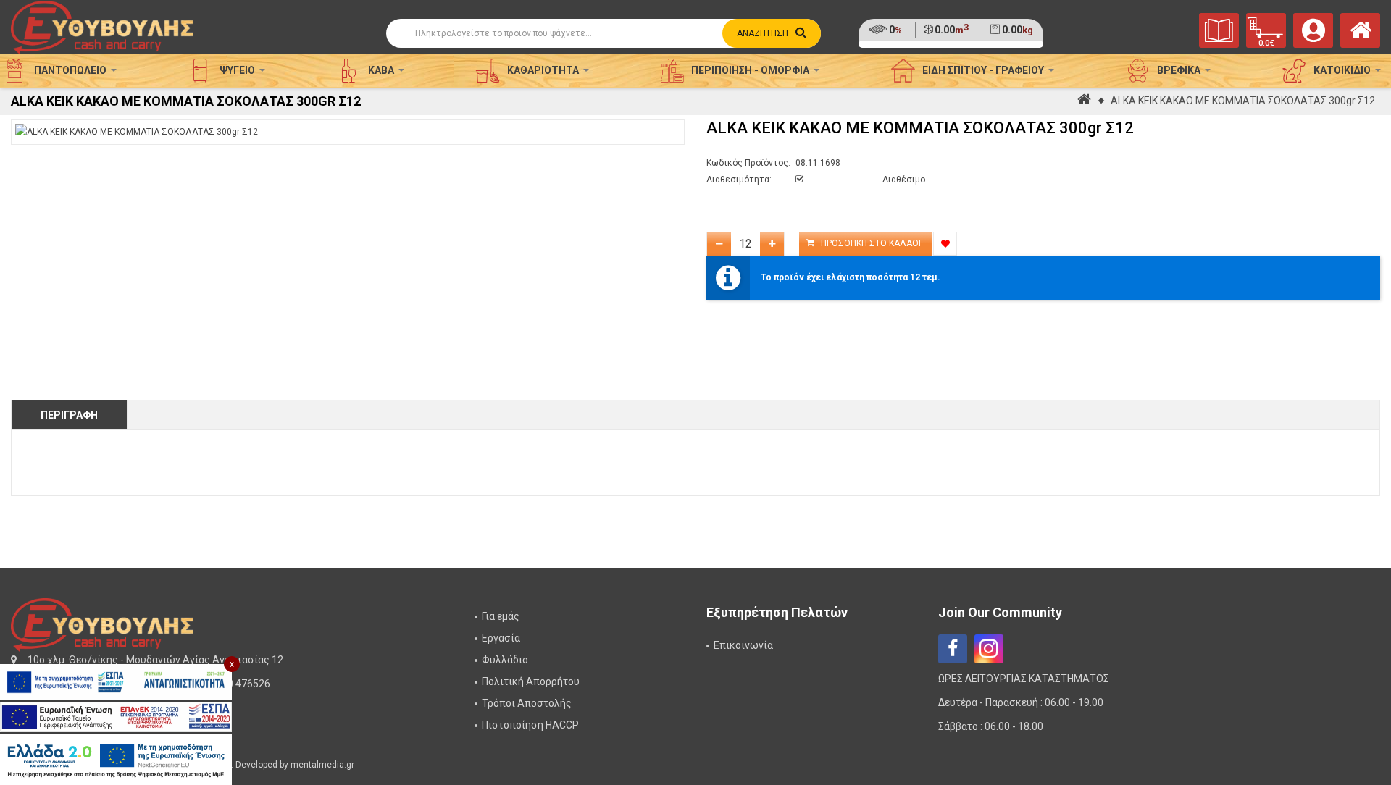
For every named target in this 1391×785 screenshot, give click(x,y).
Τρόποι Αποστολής (527, 703)
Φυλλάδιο (505, 660)
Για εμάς (500, 616)
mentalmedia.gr (322, 765)
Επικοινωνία (743, 645)
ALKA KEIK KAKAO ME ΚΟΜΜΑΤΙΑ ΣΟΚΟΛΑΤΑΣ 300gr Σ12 (1243, 100)
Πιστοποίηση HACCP (530, 725)
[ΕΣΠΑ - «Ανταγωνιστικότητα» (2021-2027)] (116, 682)
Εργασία (501, 638)
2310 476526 (240, 683)
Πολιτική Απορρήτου (531, 681)
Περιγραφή (69, 415)
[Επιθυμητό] (945, 244)
